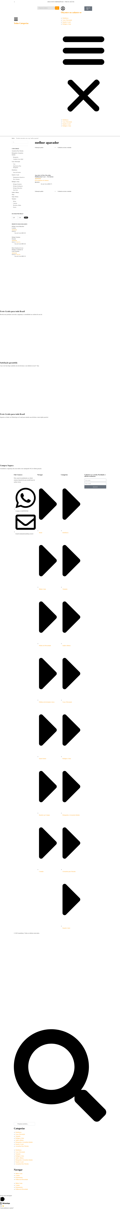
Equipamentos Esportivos (19, 177)
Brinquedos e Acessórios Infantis (24, 1142)
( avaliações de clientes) (41, 180)
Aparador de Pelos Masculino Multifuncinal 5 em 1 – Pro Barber (44, 176)
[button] (83, 73)
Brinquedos (15, 157)
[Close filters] (28, 141)
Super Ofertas (15, 196)
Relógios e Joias (67, 24)
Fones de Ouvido (17, 172)
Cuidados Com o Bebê (18, 159)
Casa (14, 164)
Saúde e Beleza (15, 192)
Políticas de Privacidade (22, 1179)
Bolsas (14, 201)
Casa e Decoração (67, 20)
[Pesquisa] (57, 8)
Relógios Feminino (17, 184)
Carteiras (15, 203)
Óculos (14, 207)
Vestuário (14, 199)
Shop (13, 194)
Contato (18, 1175)
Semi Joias (15, 190)
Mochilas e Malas (17, 205)
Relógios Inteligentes (18, 186)
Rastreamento (19, 1177)
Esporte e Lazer (67, 22)
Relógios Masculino (17, 188)
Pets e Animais (16, 179)
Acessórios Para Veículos (17, 151)
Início (13, 138)
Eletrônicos (65, 18)
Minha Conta (19, 1173)
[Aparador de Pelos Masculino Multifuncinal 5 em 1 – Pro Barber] (46, 161)
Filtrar (26, 217)
